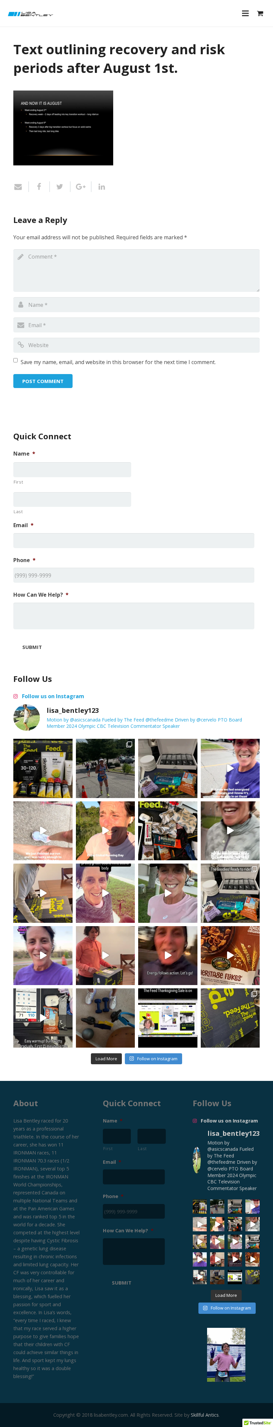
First (18, 482)
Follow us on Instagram (52, 696)
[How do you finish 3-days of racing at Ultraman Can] (43, 768)
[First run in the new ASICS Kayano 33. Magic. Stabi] (43, 831)
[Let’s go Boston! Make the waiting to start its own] (167, 893)
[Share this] (39, 186)
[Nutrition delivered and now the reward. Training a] (230, 893)
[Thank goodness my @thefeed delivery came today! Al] (105, 955)
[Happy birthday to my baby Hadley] (230, 955)
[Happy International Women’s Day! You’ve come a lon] (43, 955)
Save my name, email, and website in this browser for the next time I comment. (118, 362)
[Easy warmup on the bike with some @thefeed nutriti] (43, 1018)
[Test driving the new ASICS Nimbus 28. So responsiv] (230, 831)
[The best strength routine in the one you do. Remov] (105, 1018)
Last (18, 511)
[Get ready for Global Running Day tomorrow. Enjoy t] (105, 831)
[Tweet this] (60, 186)
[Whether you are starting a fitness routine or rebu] (105, 893)
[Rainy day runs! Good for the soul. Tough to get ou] (230, 768)
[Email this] (21, 186)
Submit (32, 647)
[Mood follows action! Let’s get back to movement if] (167, 955)
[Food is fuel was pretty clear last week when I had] (167, 831)
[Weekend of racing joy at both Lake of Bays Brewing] (105, 768)
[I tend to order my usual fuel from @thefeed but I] (167, 768)
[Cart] (260, 13)
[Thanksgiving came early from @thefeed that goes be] (230, 1018)
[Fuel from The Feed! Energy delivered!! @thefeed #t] (43, 893)
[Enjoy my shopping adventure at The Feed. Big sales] (167, 1018)
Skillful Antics (205, 1415)
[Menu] (245, 13)
